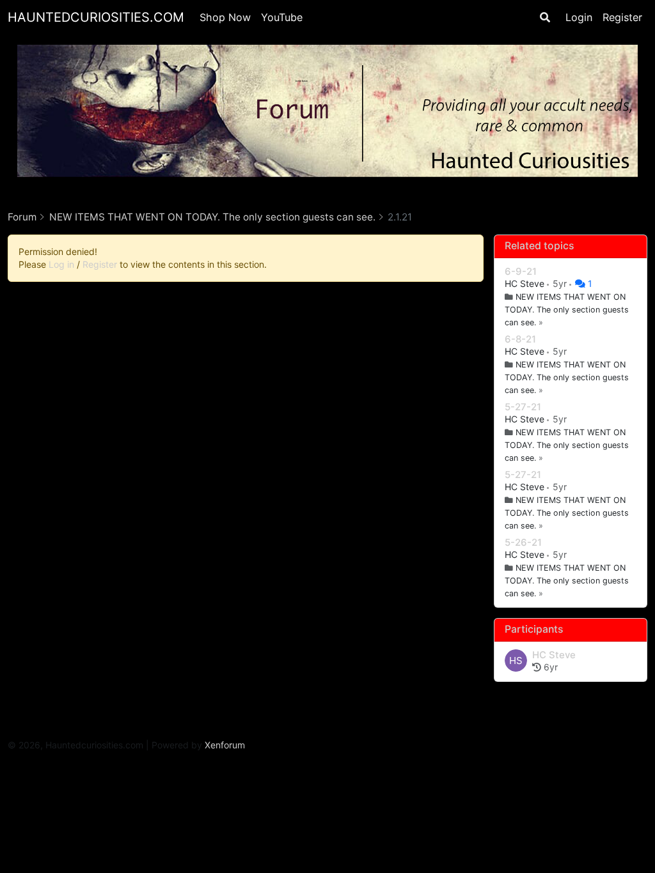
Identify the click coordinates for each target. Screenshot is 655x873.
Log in (61, 264)
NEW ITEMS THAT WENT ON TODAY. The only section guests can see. (567, 309)
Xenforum (225, 744)
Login (578, 17)
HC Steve (526, 283)
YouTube (282, 17)
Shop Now (225, 17)
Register (622, 17)
